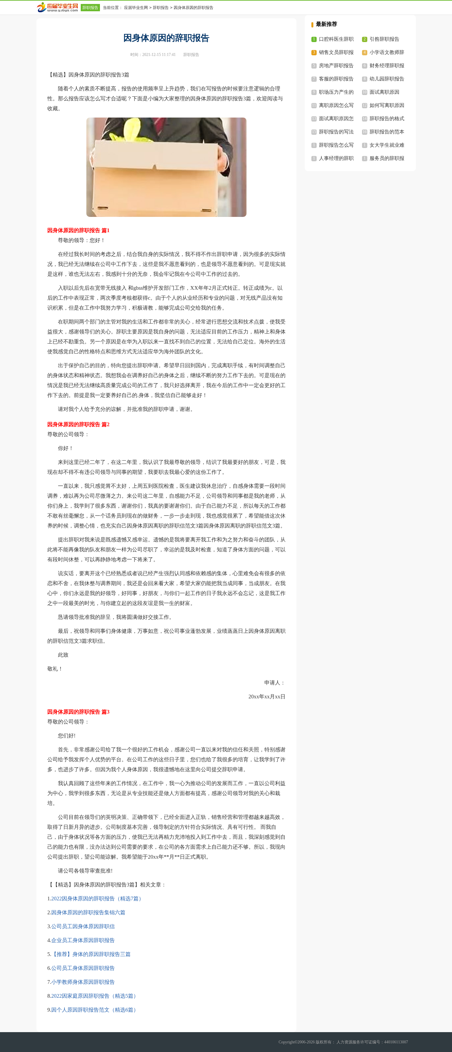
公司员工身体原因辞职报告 (83, 968)
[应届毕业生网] (58, 7)
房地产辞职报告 (336, 65)
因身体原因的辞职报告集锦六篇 (88, 912)
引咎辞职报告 (384, 39)
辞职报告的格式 (387, 118)
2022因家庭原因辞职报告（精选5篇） (95, 996)
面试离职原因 (384, 92)
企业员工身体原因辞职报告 (83, 940)
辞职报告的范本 (387, 131)
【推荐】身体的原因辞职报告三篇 (91, 954)
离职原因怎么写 (336, 105)
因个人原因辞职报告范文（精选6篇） (95, 1010)
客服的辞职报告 (336, 78)
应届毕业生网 (136, 7)
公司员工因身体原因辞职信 (83, 926)
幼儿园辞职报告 (387, 78)
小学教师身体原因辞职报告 (83, 982)
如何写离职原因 (387, 105)
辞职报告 (90, 7)
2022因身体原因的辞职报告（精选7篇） (97, 898)
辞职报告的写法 (336, 131)
